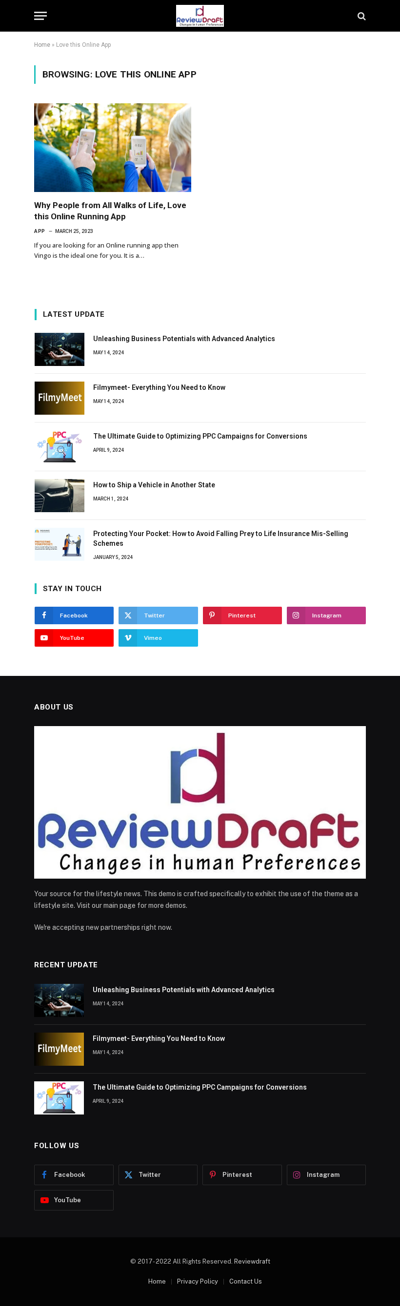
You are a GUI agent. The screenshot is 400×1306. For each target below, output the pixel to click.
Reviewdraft (252, 1261)
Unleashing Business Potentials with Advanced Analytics (184, 339)
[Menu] (40, 16)
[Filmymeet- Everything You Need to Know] (59, 398)
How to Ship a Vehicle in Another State (154, 485)
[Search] (361, 16)
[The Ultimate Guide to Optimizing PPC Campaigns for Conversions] (59, 446)
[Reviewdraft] (200, 16)
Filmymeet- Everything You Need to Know (159, 387)
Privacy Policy (197, 1281)
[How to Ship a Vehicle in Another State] (59, 495)
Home (42, 44)
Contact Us (245, 1281)
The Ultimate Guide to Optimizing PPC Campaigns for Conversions (200, 436)
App (39, 231)
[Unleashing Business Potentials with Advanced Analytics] (59, 349)
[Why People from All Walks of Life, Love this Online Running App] (112, 147)
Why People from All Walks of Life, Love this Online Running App (110, 210)
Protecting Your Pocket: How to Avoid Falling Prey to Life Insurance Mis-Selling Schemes (220, 538)
